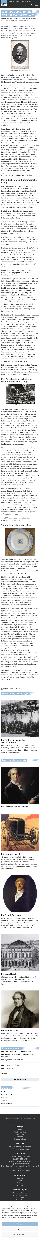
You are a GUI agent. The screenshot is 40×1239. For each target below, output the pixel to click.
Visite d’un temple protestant (20, 1147)
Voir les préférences (20, 1234)
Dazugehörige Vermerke (10, 1068)
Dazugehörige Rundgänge (10, 1065)
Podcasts (20, 1183)
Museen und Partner (20, 1193)
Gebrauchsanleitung (20, 1195)
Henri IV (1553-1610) (20, 1159)
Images (20, 1178)
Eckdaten (4, 1092)
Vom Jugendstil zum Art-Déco (12, 1060)
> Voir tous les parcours (20, 1149)
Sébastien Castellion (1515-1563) (20, 1161)
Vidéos (20, 1181)
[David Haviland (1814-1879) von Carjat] (20, 54)
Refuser (20, 1229)
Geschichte (5, 1098)
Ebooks (20, 1185)
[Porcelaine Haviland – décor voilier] (20, 542)
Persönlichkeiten (7, 1095)
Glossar (4, 1074)
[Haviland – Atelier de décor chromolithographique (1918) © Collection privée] (20, 394)
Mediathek (20, 1200)
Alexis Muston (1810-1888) (20, 1157)
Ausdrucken (21, 1080)
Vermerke (11, 18)
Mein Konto (20, 1197)
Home (3, 18)
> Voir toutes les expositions (20, 1171)
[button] (37, 1203)
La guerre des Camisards (20, 1164)
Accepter (20, 1224)
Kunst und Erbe (22, 18)
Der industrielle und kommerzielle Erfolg (16, 1051)
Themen (4, 1101)
